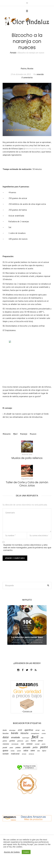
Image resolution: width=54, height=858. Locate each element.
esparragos (25, 737)
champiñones (35, 733)
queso (5, 750)
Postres (23, 68)
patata (11, 747)
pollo (35, 747)
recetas (12, 751)
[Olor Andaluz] (27, 21)
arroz (37, 730)
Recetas (30, 68)
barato (14, 733)
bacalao (6, 733)
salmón (19, 751)
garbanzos (20, 741)
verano (24, 754)
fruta (42, 737)
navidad (37, 744)
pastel (5, 747)
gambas (12, 741)
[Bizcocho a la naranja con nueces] (27, 109)
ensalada (15, 737)
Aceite (5, 730)
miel (22, 744)
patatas (17, 747)
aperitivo (29, 730)
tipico (44, 751)
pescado (26, 747)
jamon (40, 741)
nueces (33, 434)
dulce (6, 737)
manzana (6, 744)
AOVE (20, 730)
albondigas (12, 730)
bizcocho (7, 434)
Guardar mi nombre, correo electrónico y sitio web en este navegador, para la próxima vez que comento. (27, 548)
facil (15, 434)
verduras (31, 754)
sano (33, 750)
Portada (13, 52)
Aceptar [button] (26, 852)
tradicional (15, 754)
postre (44, 746)
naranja (24, 434)
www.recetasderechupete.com (37, 148)
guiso (27, 741)
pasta (43, 744)
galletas (5, 741)
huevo (33, 741)
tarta (38, 751)
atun (43, 730)
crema (44, 733)
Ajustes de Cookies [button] (12, 852)
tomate (6, 754)
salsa (25, 750)
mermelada (14, 744)
